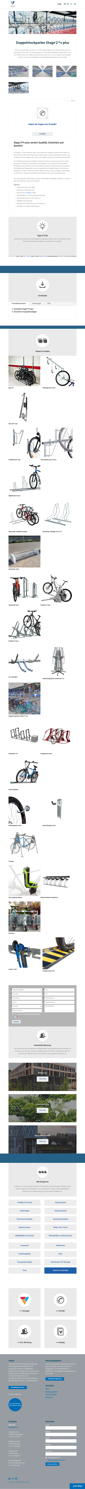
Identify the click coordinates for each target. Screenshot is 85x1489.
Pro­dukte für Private (24, 1202)
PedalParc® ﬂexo (13, 641)
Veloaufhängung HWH (49, 825)
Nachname (49, 1451)
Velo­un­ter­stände (60, 1211)
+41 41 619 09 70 (14, 1456)
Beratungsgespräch (52, 1392)
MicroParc (11, 933)
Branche (48, 1431)
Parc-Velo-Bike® (13, 677)
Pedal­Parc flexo (31, 193)
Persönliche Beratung (55, 1379)
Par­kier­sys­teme (60, 1202)
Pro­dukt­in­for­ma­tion (19, 303)
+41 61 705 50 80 (14, 1446)
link (24, 1289)
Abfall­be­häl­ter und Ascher (24, 1236)
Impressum (12, 1482)
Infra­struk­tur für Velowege (60, 1262)
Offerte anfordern (51, 1395)
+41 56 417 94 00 (14, 1437)
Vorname (48, 1444)
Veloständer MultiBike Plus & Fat (52, 531)
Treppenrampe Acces (48, 971)
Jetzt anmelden (52, 1464)
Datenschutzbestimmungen (57, 1460)
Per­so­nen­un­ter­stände (24, 1219)
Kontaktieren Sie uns (17, 1387)
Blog (60, 1254)
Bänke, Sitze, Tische (60, 1227)
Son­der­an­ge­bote (25, 1254)
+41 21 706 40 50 (14, 1465)
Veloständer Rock (13, 605)
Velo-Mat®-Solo (12, 424)
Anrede (48, 1438)
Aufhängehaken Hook (14, 825)
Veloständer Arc (13, 753)
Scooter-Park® (12, 969)
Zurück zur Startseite (60, 1270)
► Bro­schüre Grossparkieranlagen (24, 312)
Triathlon (11, 861)
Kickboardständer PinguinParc (49, 897)
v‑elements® (24, 1245)
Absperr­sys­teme (24, 1227)
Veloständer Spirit (13, 569)
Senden (16, 1021)
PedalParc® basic (45, 605)
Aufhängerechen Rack (48, 388)
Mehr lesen (42, 1079)
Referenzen (49, 1397)
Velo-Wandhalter (13, 789)
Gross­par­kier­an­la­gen (24, 1262)
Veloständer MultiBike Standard (17, 531)
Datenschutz (25, 1482)
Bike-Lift (10, 388)
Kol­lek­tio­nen (60, 1245)
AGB (18, 1482)
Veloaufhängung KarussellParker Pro (53, 678)
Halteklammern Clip (14, 459)
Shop (24, 1270)
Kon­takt (42, 134)
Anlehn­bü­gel (24, 1211)
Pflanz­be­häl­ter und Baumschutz (60, 1236)
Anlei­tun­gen (36, 303)
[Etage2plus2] (18, 77)
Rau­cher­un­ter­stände (60, 1219)
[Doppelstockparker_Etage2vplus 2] (18, 93)
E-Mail (47, 1425)
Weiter (73, 101)
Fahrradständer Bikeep (15, 897)
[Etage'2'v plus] (42, 77)
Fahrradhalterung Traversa (48, 459)
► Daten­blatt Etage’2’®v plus (22, 309)
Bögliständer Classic (14, 495)
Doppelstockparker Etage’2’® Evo (18, 716)
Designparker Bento (46, 753)
